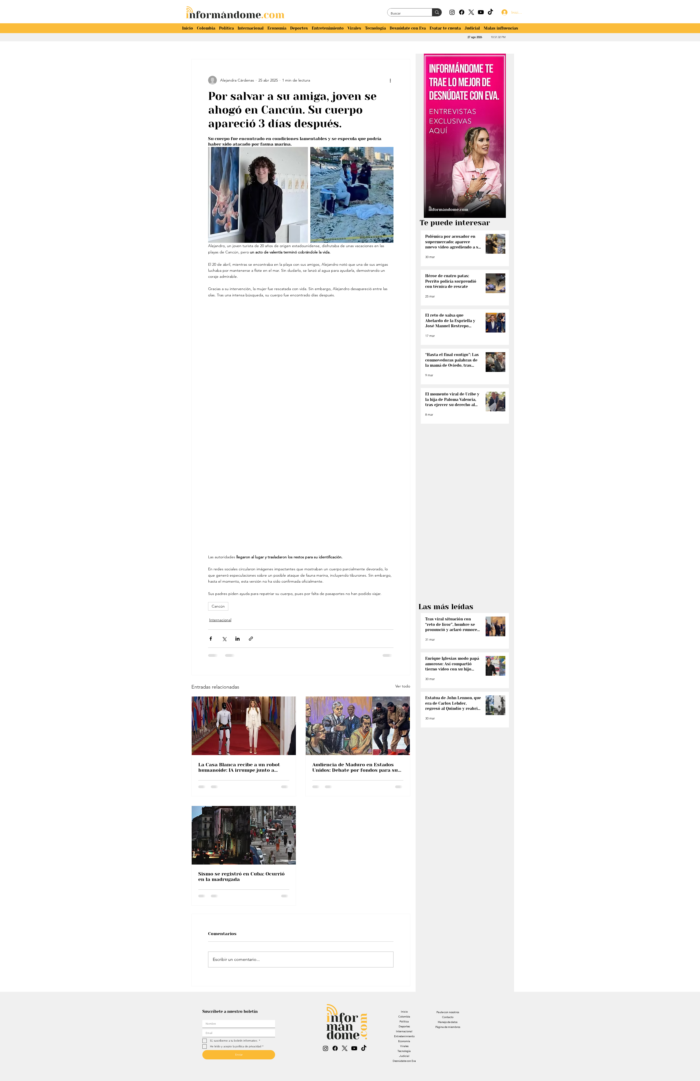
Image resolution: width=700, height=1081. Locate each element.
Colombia (404, 905)
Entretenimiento (404, 925)
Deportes (404, 915)
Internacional (219, 619)
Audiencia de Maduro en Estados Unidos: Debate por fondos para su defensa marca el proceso (355, 765)
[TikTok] (490, 12)
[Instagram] (452, 12)
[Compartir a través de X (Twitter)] (224, 637)
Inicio (404, 900)
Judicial (404, 945)
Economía (404, 930)
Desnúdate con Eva (404, 950)
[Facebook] (461, 12)
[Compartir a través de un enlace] (250, 637)
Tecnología (404, 940)
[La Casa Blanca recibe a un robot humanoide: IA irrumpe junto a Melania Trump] (244, 724)
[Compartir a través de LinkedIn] (237, 637)
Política (404, 910)
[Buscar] (437, 12)
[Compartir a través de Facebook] (210, 637)
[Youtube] (480, 12)
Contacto (447, 906)
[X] (471, 12)
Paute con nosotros (447, 901)
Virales (404, 935)
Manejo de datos (447, 911)
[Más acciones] (390, 80)
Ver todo (402, 684)
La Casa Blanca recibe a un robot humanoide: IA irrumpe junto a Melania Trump (239, 765)
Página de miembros (447, 916)
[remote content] (301, 426)
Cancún (218, 606)
